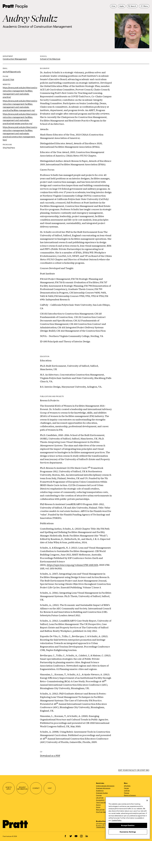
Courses (99, 795)
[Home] (15, 824)
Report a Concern (130, 795)
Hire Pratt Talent (101, 812)
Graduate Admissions (103, 788)
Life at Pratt (99, 797)
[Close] (147, 800)
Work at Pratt (100, 809)
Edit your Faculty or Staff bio (133, 770)
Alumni (98, 805)
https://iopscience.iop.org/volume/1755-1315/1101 (72, 564)
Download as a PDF (50, 755)
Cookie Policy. (117, 820)
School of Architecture (50, 59)
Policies (126, 793)
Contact (36, 788)
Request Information (22, 788)
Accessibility (100, 800)
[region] (128, 818)
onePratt (127, 790)
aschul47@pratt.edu (12, 71)
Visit (49, 788)
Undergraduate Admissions (105, 786)
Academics (100, 790)
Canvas (126, 788)
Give (113, 6)
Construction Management (15, 59)
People (21, 6)
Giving (98, 807)
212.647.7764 (8, 79)
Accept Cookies (127, 825)
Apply (121, 6)
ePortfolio (127, 786)
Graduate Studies (102, 793)
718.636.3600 (100, 827)
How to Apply (9, 788)
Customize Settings (128, 832)
